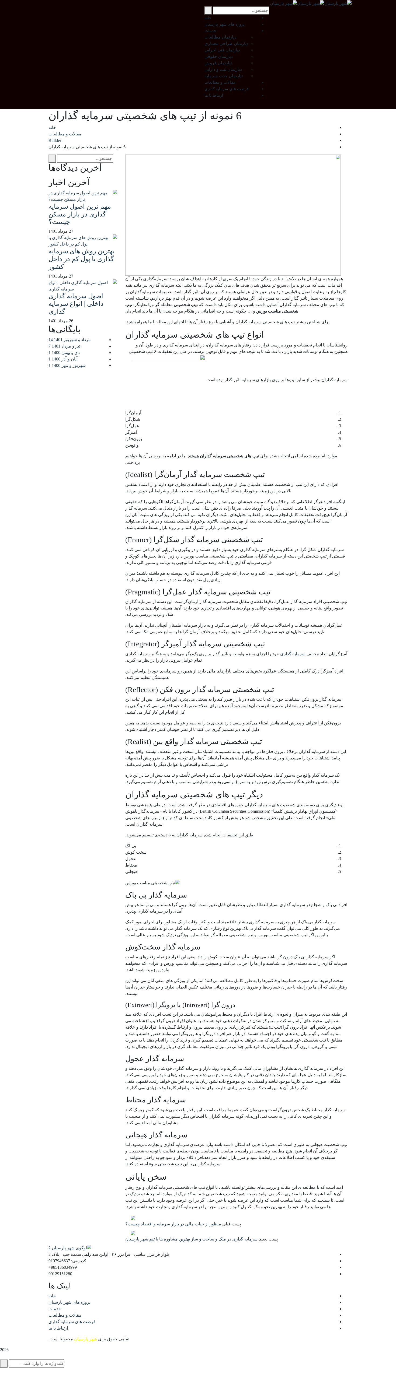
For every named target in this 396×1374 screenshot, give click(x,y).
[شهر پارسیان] (338, 3)
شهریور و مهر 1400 (67, 365)
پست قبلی (231, 1224)
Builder (54, 140)
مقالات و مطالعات (64, 134)
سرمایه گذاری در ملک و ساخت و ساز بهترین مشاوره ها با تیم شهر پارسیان (191, 1239)
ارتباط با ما (58, 1328)
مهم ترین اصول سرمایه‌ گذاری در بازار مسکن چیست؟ (79, 214)
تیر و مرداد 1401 (64, 346)
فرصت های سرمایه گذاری (72, 1321)
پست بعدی (268, 1239)
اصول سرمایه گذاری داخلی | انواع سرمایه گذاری (75, 304)
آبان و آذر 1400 (63, 359)
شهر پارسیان (85, 1339)
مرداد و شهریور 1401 (69, 339)
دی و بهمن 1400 (64, 352)
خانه (52, 127)
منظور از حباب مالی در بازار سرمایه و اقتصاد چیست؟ (173, 1224)
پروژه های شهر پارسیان (69, 1302)
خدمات (54, 1308)
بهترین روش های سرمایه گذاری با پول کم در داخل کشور (81, 259)
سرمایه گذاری (292, 653)
